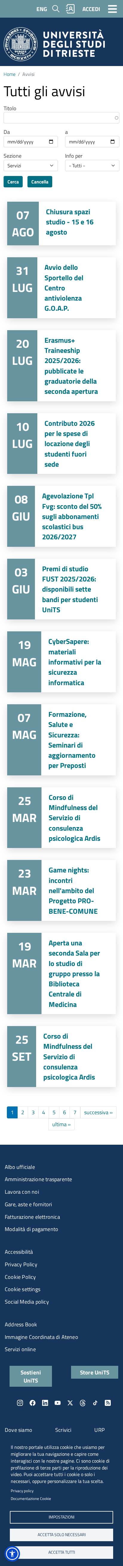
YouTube (57, 1403)
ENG (41, 8)
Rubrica (70, 8)
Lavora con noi (22, 1192)
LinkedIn (45, 1403)
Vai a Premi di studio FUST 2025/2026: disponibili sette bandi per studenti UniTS (61, 589)
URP (99, 1430)
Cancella (39, 181)
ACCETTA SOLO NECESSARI (62, 1535)
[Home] (54, 46)
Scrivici (63, 1430)
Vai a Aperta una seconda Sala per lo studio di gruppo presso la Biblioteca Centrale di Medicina (61, 973)
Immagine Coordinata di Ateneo (41, 1337)
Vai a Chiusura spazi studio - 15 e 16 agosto (61, 223)
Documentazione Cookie (31, 1498)
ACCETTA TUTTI (61, 1552)
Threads (83, 1403)
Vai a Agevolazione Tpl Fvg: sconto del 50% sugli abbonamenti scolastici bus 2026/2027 (61, 516)
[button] (12, 1553)
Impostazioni (61, 1517)
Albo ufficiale (20, 1167)
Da (7, 132)
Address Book (21, 1324)
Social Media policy (27, 1302)
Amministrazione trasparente (38, 1179)
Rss (108, 1403)
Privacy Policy (21, 1264)
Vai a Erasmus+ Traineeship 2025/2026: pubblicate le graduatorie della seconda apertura (61, 365)
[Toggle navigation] (112, 8)
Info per (73, 156)
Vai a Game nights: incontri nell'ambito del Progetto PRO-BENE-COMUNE (61, 890)
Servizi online (20, 1349)
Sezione (12, 156)
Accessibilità (19, 1252)
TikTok (95, 1403)
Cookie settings (22, 1289)
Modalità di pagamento (31, 1229)
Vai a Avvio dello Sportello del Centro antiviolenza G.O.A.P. (61, 287)
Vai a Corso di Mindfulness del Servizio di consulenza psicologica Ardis (61, 817)
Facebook (32, 1403)
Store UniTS (94, 1372)
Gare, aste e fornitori (28, 1204)
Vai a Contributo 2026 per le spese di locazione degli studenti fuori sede (61, 443)
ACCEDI (91, 8)
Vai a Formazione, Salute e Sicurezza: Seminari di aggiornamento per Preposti (61, 739)
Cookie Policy (20, 1277)
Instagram (20, 1403)
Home (10, 74)
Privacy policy (22, 1491)
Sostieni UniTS (31, 1376)
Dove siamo (18, 1430)
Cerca (13, 181)
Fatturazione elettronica (32, 1217)
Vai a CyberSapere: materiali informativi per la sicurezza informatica (61, 661)
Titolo (10, 108)
